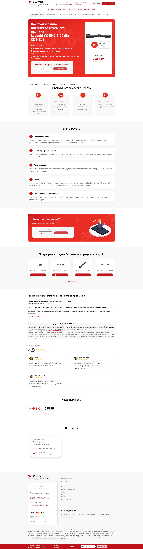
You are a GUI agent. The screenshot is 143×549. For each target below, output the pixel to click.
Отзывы (93, 9)
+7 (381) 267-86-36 (80, 3)
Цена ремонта (71, 9)
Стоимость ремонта (67, 476)
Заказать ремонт (38, 275)
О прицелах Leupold (67, 517)
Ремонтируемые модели (68, 489)
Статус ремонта (96, 3)
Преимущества (33, 84)
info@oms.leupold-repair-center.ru (45, 448)
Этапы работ (45, 84)
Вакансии (79, 9)
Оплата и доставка (66, 478)
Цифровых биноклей (104, 514)
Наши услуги (65, 492)
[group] (35, 409)
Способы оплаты (66, 499)
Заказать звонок (109, 3)
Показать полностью (34, 316)
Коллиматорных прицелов (87, 514)
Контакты (86, 9)
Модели (54, 84)
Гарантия (63, 84)
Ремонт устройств (62, 9)
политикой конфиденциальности (63, 71)
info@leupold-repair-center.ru (40, 493)
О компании (51, 9)
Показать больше (71, 281)
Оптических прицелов (67, 514)
